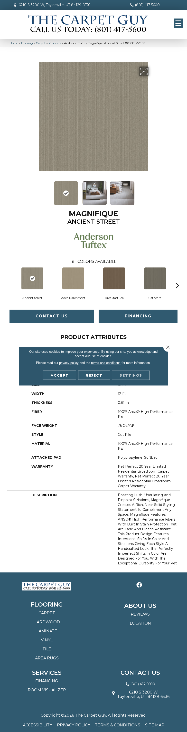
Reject (94, 375)
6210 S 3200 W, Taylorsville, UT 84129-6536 (54, 5)
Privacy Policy (73, 725)
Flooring (27, 43)
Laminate (47, 631)
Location (140, 623)
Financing (138, 316)
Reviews (140, 614)
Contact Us (52, 316)
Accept (60, 375)
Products (54, 43)
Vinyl (47, 640)
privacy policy (69, 362)
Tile (46, 649)
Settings (131, 375)
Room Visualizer (47, 690)
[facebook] (139, 585)
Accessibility (37, 725)
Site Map (154, 725)
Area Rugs (47, 658)
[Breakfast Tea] (114, 278)
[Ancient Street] (32, 278)
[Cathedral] (155, 278)
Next (152, 190)
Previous (35, 190)
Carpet (41, 43)
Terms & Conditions (117, 725)
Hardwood (47, 622)
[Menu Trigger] (178, 23)
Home (14, 43)
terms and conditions (106, 362)
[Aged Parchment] (73, 278)
